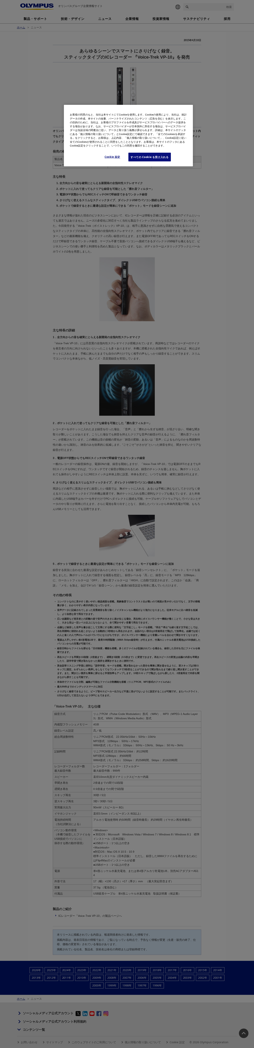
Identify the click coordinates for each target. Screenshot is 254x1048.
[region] (128, 135)
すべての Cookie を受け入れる (150, 157)
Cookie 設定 (112, 157)
